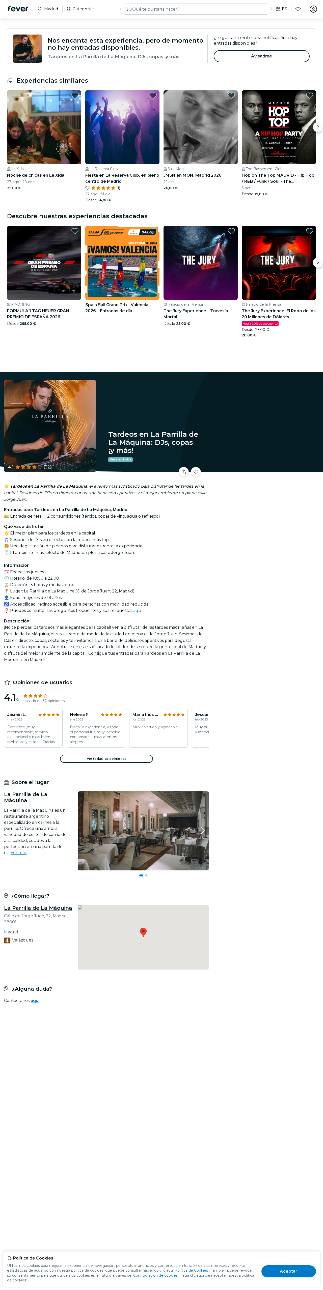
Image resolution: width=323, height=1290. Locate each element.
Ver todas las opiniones (106, 759)
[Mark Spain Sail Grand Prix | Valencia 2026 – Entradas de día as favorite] (153, 231)
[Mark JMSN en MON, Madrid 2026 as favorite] (231, 95)
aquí (138, 610)
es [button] (284, 9)
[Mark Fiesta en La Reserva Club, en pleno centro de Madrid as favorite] (153, 95)
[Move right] (318, 127)
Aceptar (288, 1271)
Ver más (18, 852)
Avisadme (261, 56)
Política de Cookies (191, 1270)
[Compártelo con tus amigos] (184, 472)
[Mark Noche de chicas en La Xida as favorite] (75, 95)
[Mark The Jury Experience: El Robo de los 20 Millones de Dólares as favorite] (309, 231)
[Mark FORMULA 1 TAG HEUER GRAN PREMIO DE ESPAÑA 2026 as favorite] (75, 231)
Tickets (267, 469)
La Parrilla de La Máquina (38, 908)
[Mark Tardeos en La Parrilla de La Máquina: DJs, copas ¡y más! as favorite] (196, 472)
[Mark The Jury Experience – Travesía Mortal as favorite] (231, 231)
